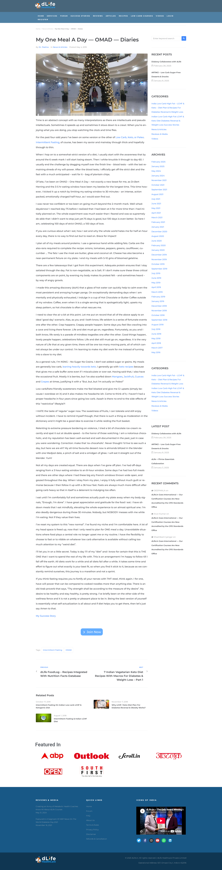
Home (38, 29)
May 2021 (155, 208)
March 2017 (157, 348)
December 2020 (159, 231)
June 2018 (156, 334)
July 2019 (155, 273)
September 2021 (159, 189)
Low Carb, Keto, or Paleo (129, 137)
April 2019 (156, 287)
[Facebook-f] (145, 840)
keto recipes (126, 366)
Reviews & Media (159, 134)
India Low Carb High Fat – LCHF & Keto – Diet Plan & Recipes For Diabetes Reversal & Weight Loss (167, 107)
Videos (154, 138)
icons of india (146, 800)
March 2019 (157, 292)
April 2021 (156, 213)
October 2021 (157, 185)
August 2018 (157, 324)
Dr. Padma (44, 47)
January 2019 (157, 301)
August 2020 (157, 236)
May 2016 (155, 352)
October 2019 (157, 264)
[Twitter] (139, 840)
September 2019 (159, 268)
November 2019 (159, 259)
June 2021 (156, 203)
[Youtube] (157, 840)
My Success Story (46, 615)
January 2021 (157, 227)
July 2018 (155, 329)
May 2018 (155, 338)
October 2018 (158, 315)
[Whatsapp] (164, 840)
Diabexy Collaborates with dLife (166, 61)
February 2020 (158, 245)
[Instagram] (151, 840)
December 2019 (159, 254)
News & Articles (47, 29)
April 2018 (156, 343)
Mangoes (117, 376)
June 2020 (156, 241)
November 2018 (159, 310)
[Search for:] (165, 38)
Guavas (139, 376)
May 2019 (155, 282)
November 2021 (159, 180)
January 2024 (158, 175)
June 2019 (156, 278)
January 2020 (158, 250)
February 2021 (158, 222)
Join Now (94, 632)
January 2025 (157, 166)
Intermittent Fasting (47, 142)
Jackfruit (129, 376)
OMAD (69, 650)
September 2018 (159, 320)
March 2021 (157, 217)
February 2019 (158, 296)
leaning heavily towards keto (79, 366)
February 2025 (158, 162)
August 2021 (157, 194)
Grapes (45, 381)
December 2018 (159, 306)
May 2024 (156, 171)
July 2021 (155, 199)
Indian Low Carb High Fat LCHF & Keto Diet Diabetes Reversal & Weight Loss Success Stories (167, 120)
